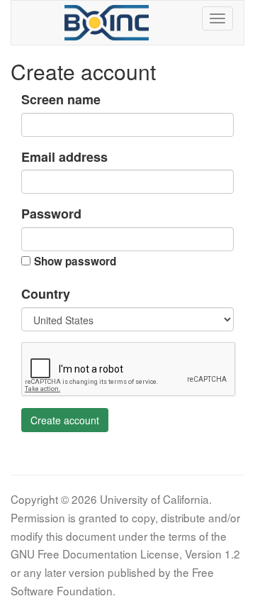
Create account (64, 420)
